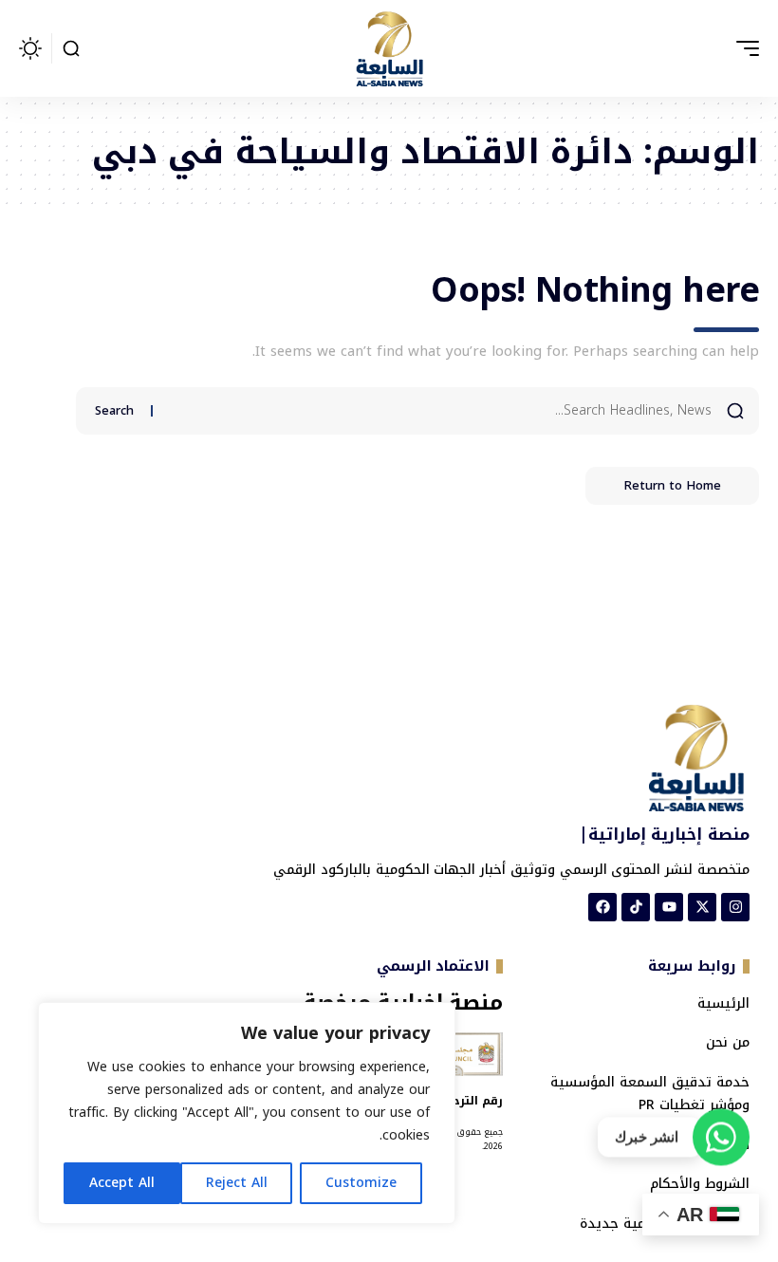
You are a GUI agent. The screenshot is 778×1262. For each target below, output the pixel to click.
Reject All (237, 1183)
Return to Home (672, 485)
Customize (361, 1183)
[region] (246, 1113)
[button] (743, 48)
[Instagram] (735, 907)
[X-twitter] (702, 907)
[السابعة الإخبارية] (389, 48)
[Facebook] (602, 907)
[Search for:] (439, 411)
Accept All (122, 1183)
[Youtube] (669, 907)
